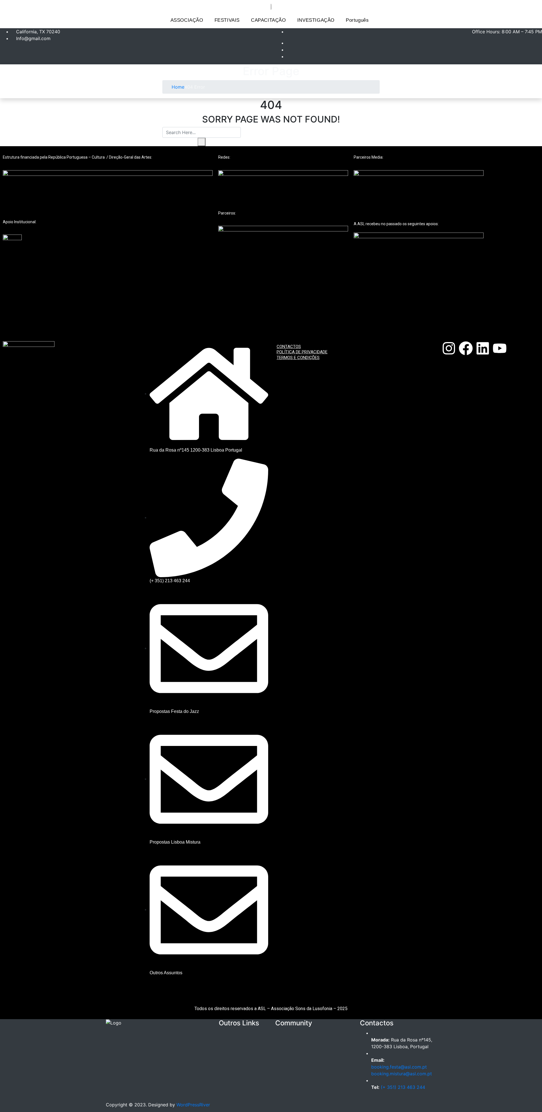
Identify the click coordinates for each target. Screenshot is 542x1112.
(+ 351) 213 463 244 (403, 1087)
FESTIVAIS (227, 20)
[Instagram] (449, 348)
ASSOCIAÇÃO (187, 20)
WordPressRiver (193, 1104)
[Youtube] (500, 348)
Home (177, 87)
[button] (188, 20)
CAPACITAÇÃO (268, 20)
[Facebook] (466, 348)
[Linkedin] (483, 348)
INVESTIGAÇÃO (316, 20)
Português (357, 20)
